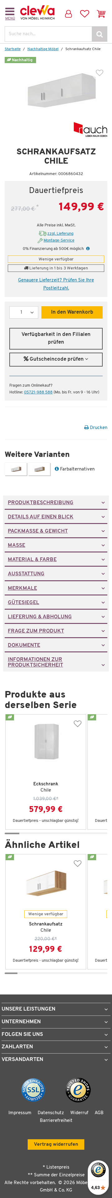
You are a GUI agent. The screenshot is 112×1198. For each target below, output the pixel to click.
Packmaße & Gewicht (38, 531)
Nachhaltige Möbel (42, 49)
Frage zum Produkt (36, 631)
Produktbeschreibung (40, 502)
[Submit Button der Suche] (99, 34)
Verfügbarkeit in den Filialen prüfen (56, 338)
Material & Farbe (32, 559)
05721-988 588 (38, 392)
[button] (87, 249)
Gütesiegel (23, 602)
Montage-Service (59, 240)
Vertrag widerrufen (56, 1144)
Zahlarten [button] (17, 1047)
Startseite (13, 49)
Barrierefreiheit (56, 1121)
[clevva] (37, 12)
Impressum (19, 1113)
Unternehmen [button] (21, 1021)
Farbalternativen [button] (77, 469)
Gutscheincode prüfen (56, 359)
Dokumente (24, 645)
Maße (16, 545)
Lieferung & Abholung (40, 617)
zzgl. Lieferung (60, 234)
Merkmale (22, 588)
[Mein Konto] (68, 12)
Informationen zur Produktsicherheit (35, 662)
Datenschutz (51, 1113)
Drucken (98, 428)
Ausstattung (26, 574)
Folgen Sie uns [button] (22, 1034)
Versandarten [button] (22, 1059)
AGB (99, 1113)
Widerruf (79, 1113)
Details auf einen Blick (40, 517)
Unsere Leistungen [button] (28, 1009)
